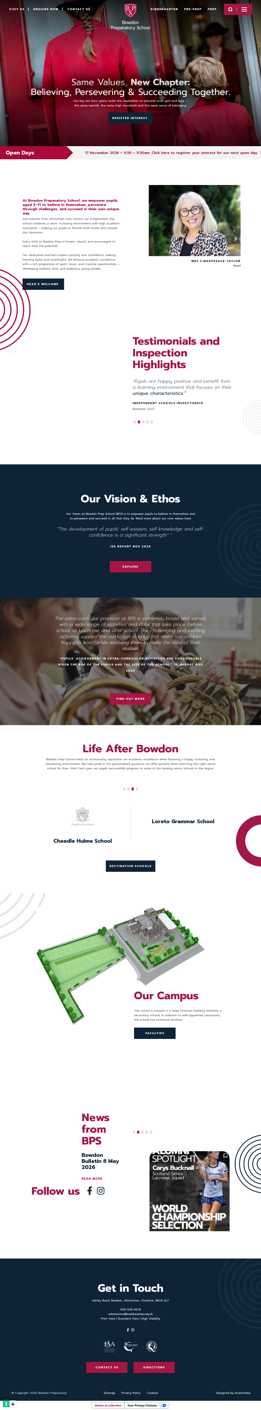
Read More (92, 1172)
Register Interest (130, 118)
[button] (124, 789)
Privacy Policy (130, 1393)
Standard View (128, 1319)
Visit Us (17, 9)
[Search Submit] (230, 9)
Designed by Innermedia (233, 1393)
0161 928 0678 (130, 1309)
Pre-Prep (193, 9)
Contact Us (78, 9)
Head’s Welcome (43, 284)
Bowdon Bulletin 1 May (100, 1158)
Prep (212, 9)
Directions (154, 1367)
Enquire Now (46, 9)
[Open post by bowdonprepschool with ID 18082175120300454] (189, 1191)
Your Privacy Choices (142, 1405)
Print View (108, 1319)
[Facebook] (89, 1191)
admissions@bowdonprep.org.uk (130, 1314)
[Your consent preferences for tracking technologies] (13, 1403)
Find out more (130, 699)
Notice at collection (108, 1405)
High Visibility (150, 1319)
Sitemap (109, 1393)
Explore (130, 567)
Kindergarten (164, 9)
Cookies (152, 1393)
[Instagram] (100, 1191)
